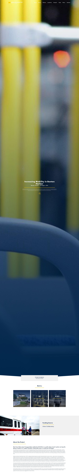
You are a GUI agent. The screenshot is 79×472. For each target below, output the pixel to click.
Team (60, 2)
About (39, 2)
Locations (50, 2)
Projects (55, 2)
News (64, 2)
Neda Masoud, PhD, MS (39, 378)
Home (35, 2)
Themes (44, 2)
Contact (68, 2)
